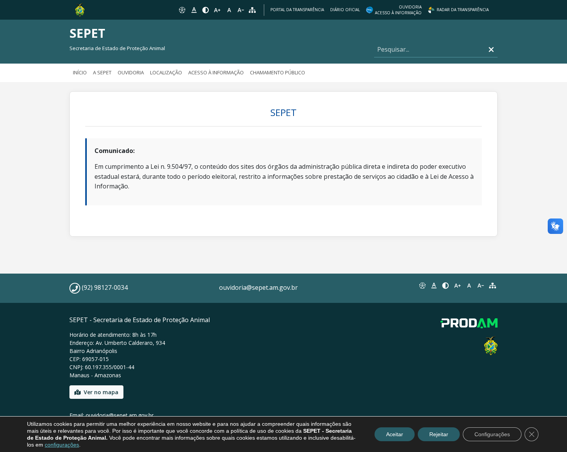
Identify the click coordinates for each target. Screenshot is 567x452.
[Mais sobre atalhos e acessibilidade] (422, 285)
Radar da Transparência (463, 9)
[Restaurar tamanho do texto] (229, 10)
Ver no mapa (101, 392)
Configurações (492, 434)
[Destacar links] (194, 10)
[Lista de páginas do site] (493, 285)
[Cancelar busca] (491, 49)
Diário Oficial (345, 9)
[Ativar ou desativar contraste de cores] (206, 10)
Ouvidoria (131, 72)
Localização (166, 72)
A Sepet (102, 72)
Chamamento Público (277, 72)
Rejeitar (438, 434)
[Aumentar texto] (217, 10)
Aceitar (394, 434)
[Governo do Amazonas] (79, 9)
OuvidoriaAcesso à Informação (398, 9)
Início (80, 72)
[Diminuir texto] (241, 10)
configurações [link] (62, 445)
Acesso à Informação (216, 72)
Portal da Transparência (297, 9)
